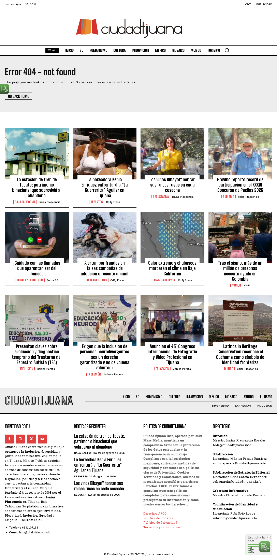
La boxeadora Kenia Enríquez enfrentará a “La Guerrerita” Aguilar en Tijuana (105, 187)
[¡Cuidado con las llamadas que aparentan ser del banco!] (37, 237)
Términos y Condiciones (162, 527)
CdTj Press (113, 202)
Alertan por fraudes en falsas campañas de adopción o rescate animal (104, 268)
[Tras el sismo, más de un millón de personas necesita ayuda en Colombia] (240, 237)
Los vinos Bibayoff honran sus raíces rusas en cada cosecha (172, 185)
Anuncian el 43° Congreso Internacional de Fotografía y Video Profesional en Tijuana (172, 354)
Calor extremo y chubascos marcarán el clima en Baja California (172, 268)
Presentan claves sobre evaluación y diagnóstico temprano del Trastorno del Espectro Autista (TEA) (36, 354)
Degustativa (161, 196)
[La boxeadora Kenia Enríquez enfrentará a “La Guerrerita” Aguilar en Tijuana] (105, 153)
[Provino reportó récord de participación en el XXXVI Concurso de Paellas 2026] (240, 153)
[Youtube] (42, 439)
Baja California (25, 202)
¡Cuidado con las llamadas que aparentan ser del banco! (36, 268)
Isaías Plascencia (49, 202)
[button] (227, 50)
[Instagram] (20, 439)
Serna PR (52, 280)
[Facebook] (9, 439)
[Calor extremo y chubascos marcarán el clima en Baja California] (172, 237)
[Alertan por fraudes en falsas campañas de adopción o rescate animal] (105, 237)
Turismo (228, 196)
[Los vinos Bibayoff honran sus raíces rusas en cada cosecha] (172, 153)
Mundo (236, 285)
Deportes (96, 202)
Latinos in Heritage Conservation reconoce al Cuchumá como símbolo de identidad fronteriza (240, 354)
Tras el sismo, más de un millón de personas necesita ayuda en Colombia (240, 271)
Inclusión (26, 368)
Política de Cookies (158, 518)
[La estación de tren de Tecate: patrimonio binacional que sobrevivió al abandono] (37, 153)
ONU (247, 285)
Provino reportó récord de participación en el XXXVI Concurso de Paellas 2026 (240, 185)
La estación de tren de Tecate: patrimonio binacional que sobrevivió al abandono (36, 187)
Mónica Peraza (46, 368)
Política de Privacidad (160, 522)
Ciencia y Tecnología (29, 280)
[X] (31, 439)
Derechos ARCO (154, 513)
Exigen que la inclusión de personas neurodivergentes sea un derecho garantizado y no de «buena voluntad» (104, 357)
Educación (162, 368)
